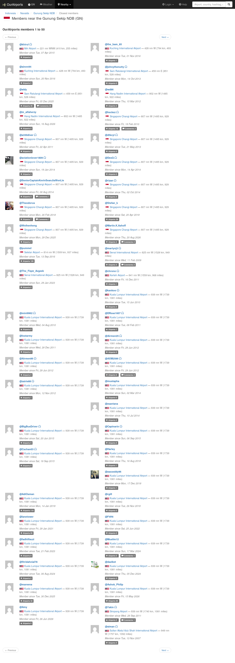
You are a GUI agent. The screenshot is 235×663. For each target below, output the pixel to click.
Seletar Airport (32, 252)
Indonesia (10, 13)
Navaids (24, 13)
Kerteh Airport (117, 275)
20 (45, 106)
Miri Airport (30, 48)
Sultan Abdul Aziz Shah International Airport (133, 630)
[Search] (229, 4)
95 (28, 533)
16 (113, 128)
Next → (165, 37)
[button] (64, 4)
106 (28, 261)
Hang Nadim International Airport (128, 93)
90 (113, 601)
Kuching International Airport (125, 48)
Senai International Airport (124, 252)
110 (28, 510)
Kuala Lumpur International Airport (128, 294)
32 (28, 601)
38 (113, 219)
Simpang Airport (118, 611)
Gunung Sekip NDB (44, 13)
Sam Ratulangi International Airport (129, 71)
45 (28, 106)
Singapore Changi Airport (123, 116)
